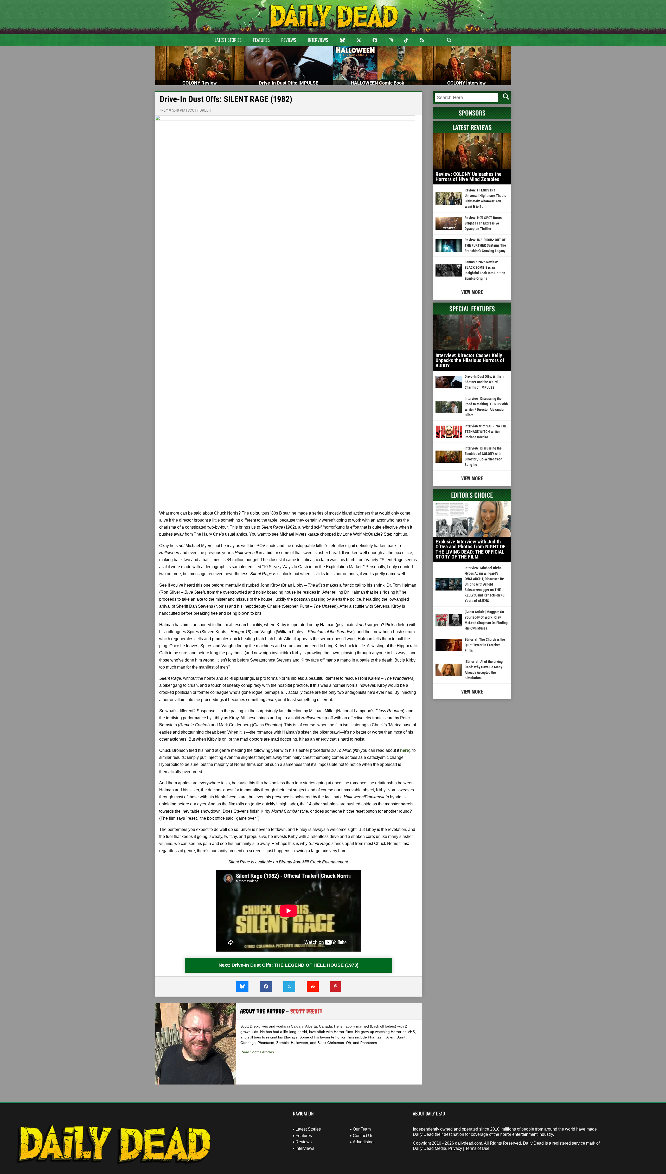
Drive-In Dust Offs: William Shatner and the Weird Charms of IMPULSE (484, 381)
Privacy (455, 1148)
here (404, 750)
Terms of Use (477, 1148)
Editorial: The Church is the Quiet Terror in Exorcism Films (485, 644)
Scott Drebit (200, 110)
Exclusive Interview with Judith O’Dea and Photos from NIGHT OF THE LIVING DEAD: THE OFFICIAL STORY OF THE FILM (470, 549)
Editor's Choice (472, 494)
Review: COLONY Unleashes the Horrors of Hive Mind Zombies (469, 176)
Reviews (288, 39)
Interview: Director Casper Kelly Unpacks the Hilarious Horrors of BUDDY (470, 360)
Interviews (318, 39)
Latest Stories (228, 39)
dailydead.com (468, 1143)
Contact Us (363, 1135)
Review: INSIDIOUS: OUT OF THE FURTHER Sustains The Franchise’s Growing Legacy (485, 245)
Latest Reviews (472, 127)
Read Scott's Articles (257, 1052)
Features (261, 39)
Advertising (363, 1142)
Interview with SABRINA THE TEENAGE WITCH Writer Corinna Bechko (486, 431)
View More (472, 291)
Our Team (362, 1129)
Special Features (472, 308)
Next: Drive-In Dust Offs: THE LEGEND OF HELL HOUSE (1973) (288, 965)
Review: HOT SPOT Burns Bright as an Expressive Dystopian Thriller (483, 223)
